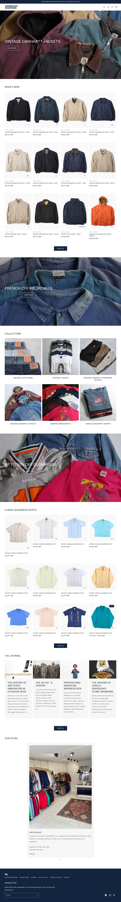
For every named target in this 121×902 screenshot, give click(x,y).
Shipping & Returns (11, 877)
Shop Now (12, 48)
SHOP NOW (28, 295)
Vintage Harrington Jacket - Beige (73, 132)
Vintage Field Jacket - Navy (71, 234)
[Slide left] (56, 860)
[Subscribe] (37, 895)
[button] (70, 7)
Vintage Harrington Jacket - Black (46, 234)
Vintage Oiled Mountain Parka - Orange (100, 235)
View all (60, 249)
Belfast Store (24, 877)
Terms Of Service (56, 877)
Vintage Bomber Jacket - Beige (16, 234)
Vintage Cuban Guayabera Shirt (16, 553)
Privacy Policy (43, 877)
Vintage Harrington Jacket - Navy (17, 132)
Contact (66, 877)
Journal (34, 877)
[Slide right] (65, 860)
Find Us (32, 854)
